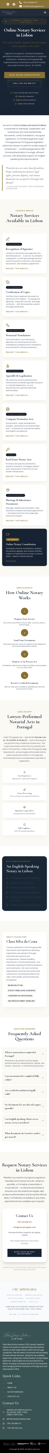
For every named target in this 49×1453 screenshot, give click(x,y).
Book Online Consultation (24, 75)
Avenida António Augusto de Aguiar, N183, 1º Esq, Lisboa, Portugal (19, 1412)
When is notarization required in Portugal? (20, 1054)
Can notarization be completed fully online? (22, 1078)
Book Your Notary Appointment (24, 1253)
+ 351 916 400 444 (14, 1428)
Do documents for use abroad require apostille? (23, 1106)
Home (10, 1383)
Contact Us (33, 1302)
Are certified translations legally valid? (20, 1092)
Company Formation (18, 1302)
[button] (45, 12)
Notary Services (15, 1392)
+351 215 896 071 (30, 2)
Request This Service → (18, 269)
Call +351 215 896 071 (24, 83)
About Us (11, 1387)
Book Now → (12, 561)
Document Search (33, 1298)
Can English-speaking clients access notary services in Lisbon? (21, 1121)
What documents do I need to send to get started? (22, 1135)
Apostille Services (14, 1295)
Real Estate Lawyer (15, 1298)
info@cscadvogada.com (33, 6)
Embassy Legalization (33, 1295)
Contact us (13, 1396)
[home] (8, 12)
